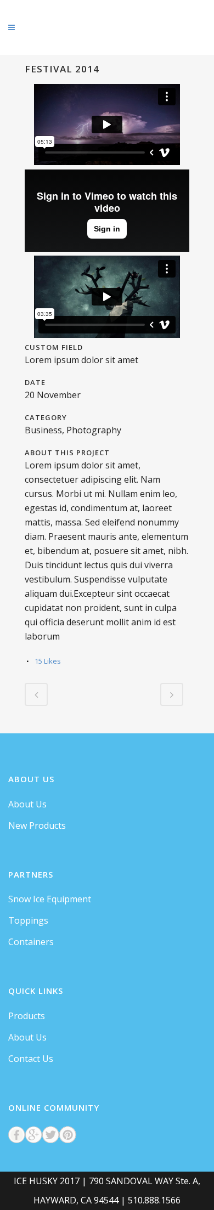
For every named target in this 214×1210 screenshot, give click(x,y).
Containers (31, 942)
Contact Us (30, 1059)
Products (26, 1016)
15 (48, 661)
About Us (27, 804)
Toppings (28, 920)
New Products (37, 825)
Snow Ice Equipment (49, 899)
